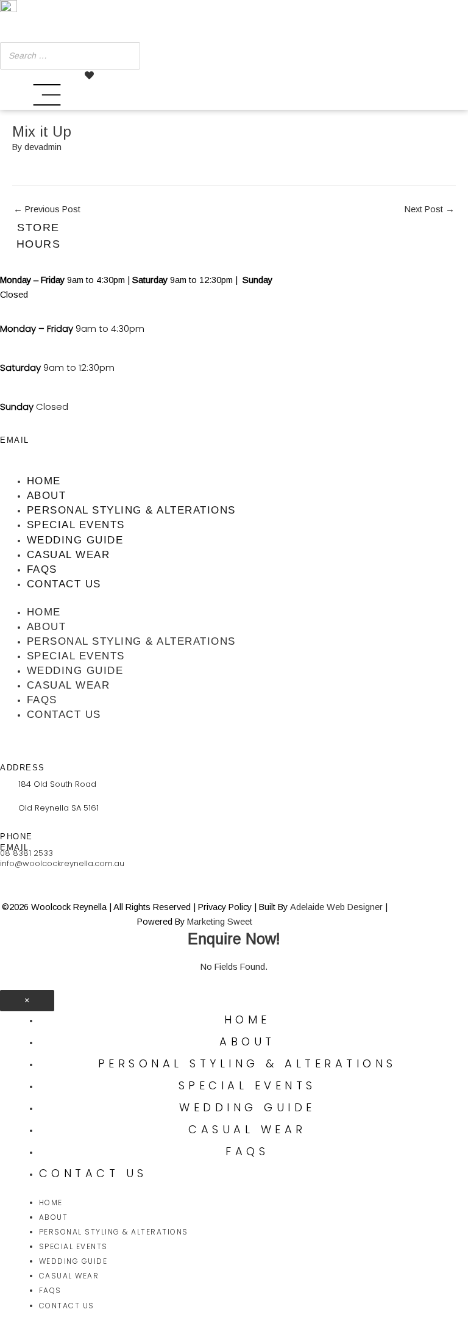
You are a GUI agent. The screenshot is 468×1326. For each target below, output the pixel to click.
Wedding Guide (75, 540)
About (46, 495)
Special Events (76, 525)
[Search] (127, 56)
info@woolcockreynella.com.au (62, 863)
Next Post (430, 209)
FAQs (42, 569)
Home (44, 481)
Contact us (64, 584)
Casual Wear (68, 555)
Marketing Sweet (219, 921)
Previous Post (46, 209)
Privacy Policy (225, 907)
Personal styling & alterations (131, 510)
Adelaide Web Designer (336, 907)
